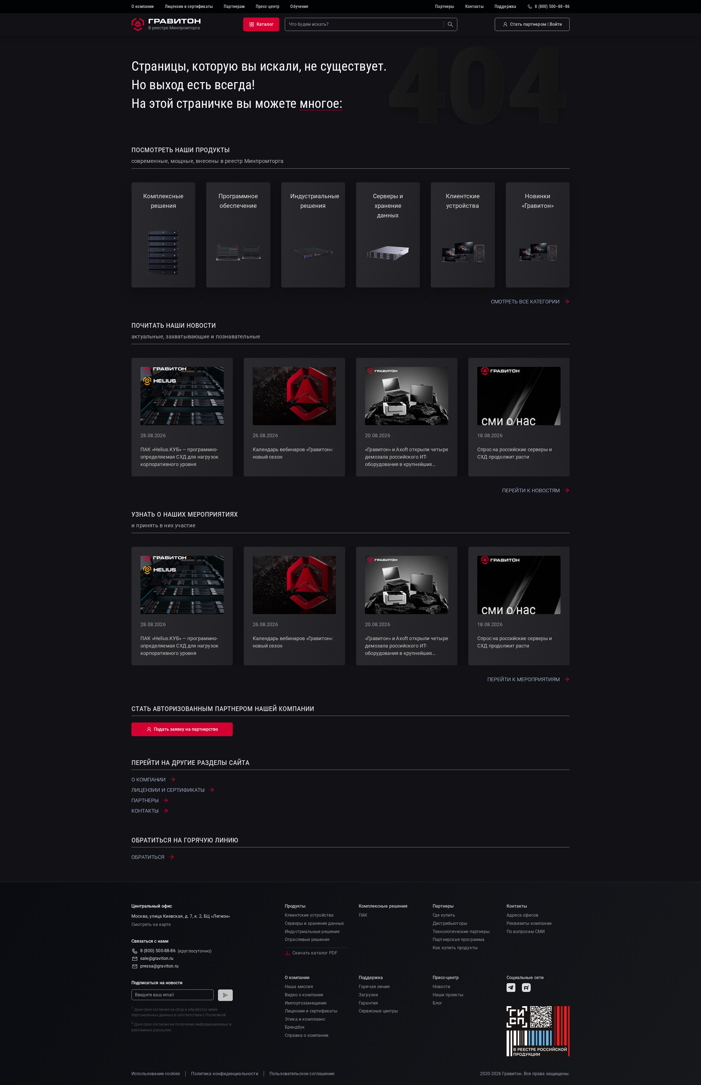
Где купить (444, 915)
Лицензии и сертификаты (311, 1011)
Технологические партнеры (461, 931)
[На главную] (167, 24)
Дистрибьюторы (450, 923)
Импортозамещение (306, 1003)
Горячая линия (374, 986)
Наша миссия (299, 986)
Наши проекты (448, 994)
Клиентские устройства (309, 915)
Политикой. (216, 1015)
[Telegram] (511, 987)
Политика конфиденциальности (224, 1073)
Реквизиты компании (529, 923)
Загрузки (368, 994)
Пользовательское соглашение (301, 1073)
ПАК (363, 915)
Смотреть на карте (151, 924)
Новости (441, 986)
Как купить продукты (455, 947)
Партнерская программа (458, 939)
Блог (438, 1003)
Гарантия (368, 1003)
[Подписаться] (225, 995)
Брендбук (295, 1027)
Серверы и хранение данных (314, 923)
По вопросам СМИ (526, 931)
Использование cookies (155, 1073)
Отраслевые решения (307, 939)
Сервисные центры (378, 1011)
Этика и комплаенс (305, 1019)
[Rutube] (526, 987)
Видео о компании (304, 994)
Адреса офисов (522, 915)
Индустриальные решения (312, 931)
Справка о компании (306, 1035)
